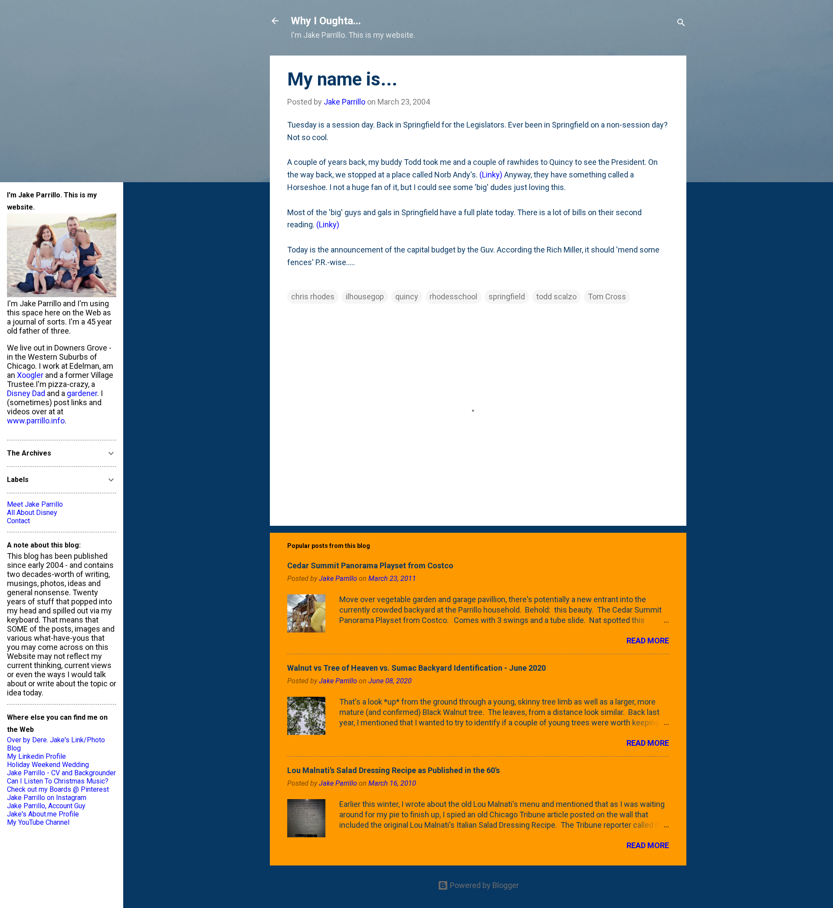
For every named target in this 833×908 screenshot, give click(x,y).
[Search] (681, 23)
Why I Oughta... (326, 21)
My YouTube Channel (38, 822)
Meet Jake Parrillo (35, 504)
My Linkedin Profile (36, 756)
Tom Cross (607, 296)
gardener (82, 393)
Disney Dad (26, 393)
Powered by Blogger (483, 885)
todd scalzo (556, 296)
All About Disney (32, 512)
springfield (507, 296)
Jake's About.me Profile (43, 814)
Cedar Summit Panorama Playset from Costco (370, 565)
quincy (406, 296)
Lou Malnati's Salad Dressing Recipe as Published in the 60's (393, 770)
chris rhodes (313, 296)
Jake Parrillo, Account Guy (46, 806)
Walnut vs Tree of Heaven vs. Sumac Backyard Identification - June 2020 (416, 667)
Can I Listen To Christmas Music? (57, 781)
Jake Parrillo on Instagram (46, 797)
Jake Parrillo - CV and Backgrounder (61, 773)
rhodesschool (453, 296)
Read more (647, 640)
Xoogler (30, 375)
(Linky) (490, 174)
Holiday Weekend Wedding (48, 764)
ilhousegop (365, 296)
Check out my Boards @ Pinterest (58, 789)
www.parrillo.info (36, 420)
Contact (18, 521)
